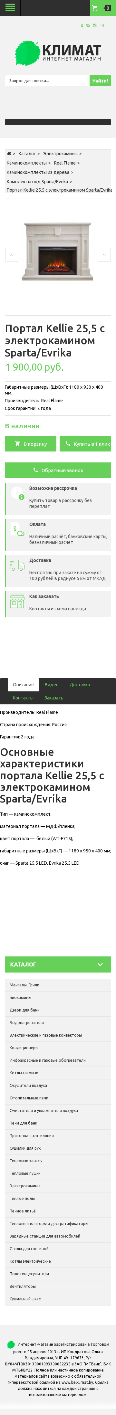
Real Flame (65, 163)
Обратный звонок (61, 470)
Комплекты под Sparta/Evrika (37, 181)
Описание (23, 684)
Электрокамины (60, 153)
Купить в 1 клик (90, 444)
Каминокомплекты (27, 163)
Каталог (27, 153)
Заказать (53, 697)
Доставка (80, 684)
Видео (52, 684)
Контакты (23, 697)
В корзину (34, 444)
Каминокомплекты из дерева (38, 172)
